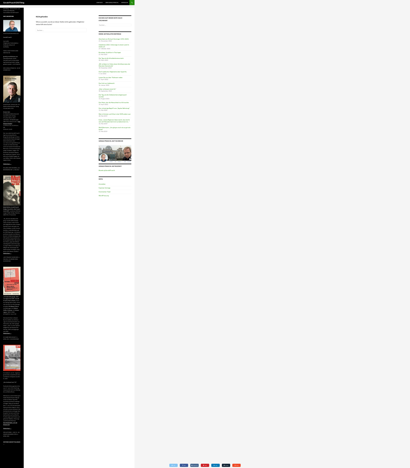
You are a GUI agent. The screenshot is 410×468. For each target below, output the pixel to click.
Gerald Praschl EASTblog (13, 2)
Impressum (124, 2)
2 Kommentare (14, 339)
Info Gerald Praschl (9, 68)
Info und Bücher (8, 16)
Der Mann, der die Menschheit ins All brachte (114, 102)
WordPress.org (104, 195)
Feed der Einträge (104, 188)
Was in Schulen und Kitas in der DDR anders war (115, 114)
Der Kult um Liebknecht (106, 83)
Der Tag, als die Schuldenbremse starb (111, 58)
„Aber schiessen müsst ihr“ (107, 89)
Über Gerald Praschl (112, 2)
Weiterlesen (7, 164)
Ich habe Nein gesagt (9, 337)
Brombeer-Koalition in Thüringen (110, 52)
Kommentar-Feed (104, 192)
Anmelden (102, 184)
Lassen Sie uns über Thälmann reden (110, 77)
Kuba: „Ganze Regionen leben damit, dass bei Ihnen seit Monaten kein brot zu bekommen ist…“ (114, 121)
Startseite (99, 2)
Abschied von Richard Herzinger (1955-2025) (114, 39)
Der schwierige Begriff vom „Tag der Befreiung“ (114, 108)
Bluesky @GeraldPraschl (107, 170)
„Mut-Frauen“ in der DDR (10, 257)
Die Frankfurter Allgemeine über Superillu (113, 72)
